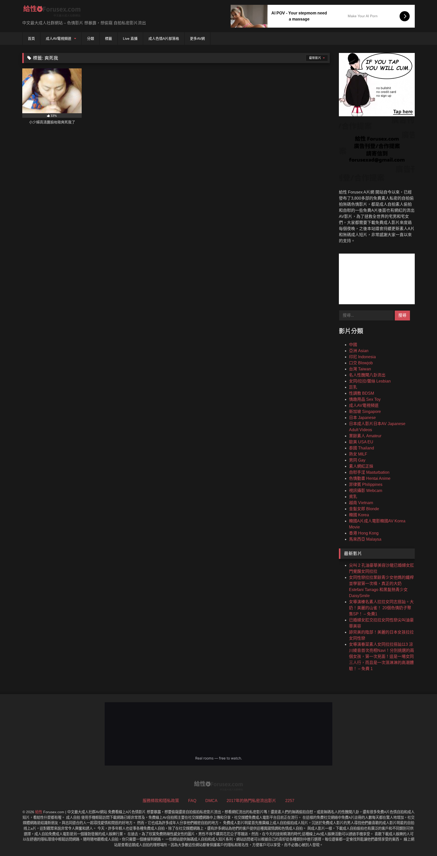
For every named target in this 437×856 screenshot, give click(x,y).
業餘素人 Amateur (365, 436)
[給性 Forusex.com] (52, 12)
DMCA (211, 800)
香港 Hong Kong (364, 533)
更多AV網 (197, 38)
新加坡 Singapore (365, 411)
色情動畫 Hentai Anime (369, 478)
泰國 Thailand (361, 448)
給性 (38, 812)
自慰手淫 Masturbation (369, 472)
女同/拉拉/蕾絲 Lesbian (370, 381)
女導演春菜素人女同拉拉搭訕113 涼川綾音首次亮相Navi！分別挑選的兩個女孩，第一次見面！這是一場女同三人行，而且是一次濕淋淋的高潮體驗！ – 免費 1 (381, 656)
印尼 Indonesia (362, 357)
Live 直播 (130, 38)
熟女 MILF (358, 454)
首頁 (31, 38)
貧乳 (353, 496)
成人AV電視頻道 (58, 38)
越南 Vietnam (361, 503)
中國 (353, 345)
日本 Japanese (362, 417)
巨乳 (353, 387)
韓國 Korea (359, 515)
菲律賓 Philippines (365, 484)
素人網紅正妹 (361, 466)
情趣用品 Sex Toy (365, 399)
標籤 (108, 38)
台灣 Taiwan (360, 369)
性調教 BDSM (361, 393)
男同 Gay (357, 460)
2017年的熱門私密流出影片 (251, 800)
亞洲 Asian (358, 351)
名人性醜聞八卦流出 (367, 375)
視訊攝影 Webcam (365, 490)
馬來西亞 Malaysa (365, 539)
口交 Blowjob (361, 363)
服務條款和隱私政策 (161, 800)
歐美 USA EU (361, 442)
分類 (90, 38)
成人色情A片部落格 (163, 38)
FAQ (192, 800)
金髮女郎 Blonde (364, 509)
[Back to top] (421, 841)
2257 (289, 800)
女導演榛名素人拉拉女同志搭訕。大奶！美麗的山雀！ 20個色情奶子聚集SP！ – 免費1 (381, 608)
